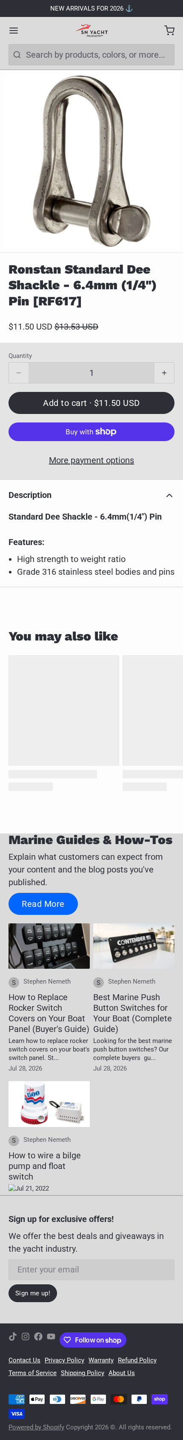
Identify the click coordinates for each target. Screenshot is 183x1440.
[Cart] (165, 30)
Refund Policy (137, 1360)
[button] (91, 403)
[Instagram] (25, 1340)
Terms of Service (33, 1373)
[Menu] (18, 30)
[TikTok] (13, 1340)
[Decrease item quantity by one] (19, 373)
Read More (43, 904)
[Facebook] (38, 1340)
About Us (122, 1373)
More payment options (91, 460)
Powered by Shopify (36, 1427)
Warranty (101, 1360)
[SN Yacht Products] (91, 30)
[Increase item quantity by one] (164, 373)
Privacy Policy (64, 1360)
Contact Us (24, 1360)
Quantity (20, 356)
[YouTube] (51, 1340)
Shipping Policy (82, 1373)
